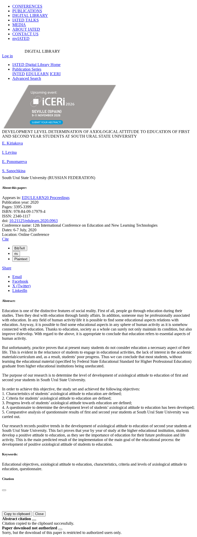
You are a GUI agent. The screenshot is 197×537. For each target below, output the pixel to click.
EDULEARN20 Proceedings (46, 197)
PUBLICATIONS (27, 11)
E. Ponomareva (14, 161)
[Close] (4, 490)
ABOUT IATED (26, 29)
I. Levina (9, 152)
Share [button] (6, 268)
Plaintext (20, 259)
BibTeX (19, 248)
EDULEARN (37, 74)
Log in (7, 56)
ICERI (55, 74)
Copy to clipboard (17, 514)
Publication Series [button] (26, 69)
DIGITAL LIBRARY (30, 15)
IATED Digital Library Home (36, 64)
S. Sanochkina (13, 171)
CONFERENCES (27, 6)
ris (16, 254)
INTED (18, 74)
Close (39, 514)
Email (17, 277)
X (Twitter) (21, 286)
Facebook (20, 281)
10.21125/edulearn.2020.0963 (33, 220)
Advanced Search (26, 78)
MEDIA (19, 25)
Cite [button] (5, 239)
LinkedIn (19, 290)
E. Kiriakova (12, 143)
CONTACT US (25, 34)
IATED (25, 20)
